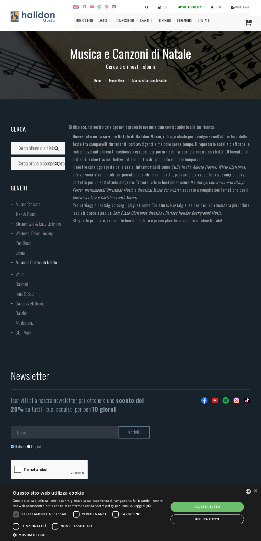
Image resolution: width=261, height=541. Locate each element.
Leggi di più (142, 506)
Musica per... (25, 322)
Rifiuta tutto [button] (207, 519)
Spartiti (146, 20)
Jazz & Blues (26, 214)
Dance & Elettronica (31, 303)
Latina (20, 252)
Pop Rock (23, 243)
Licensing (164, 20)
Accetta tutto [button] (207, 507)
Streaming (184, 20)
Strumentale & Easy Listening (38, 223)
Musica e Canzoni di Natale (36, 262)
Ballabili (21, 313)
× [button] (255, 491)
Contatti (204, 20)
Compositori (125, 20)
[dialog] (130, 513)
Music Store (84, 20)
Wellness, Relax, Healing (34, 233)
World (20, 274)
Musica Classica (28, 204)
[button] (88, 534)
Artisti (104, 20)
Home (97, 80)
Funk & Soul (25, 293)
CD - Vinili (23, 332)
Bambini (22, 284)
